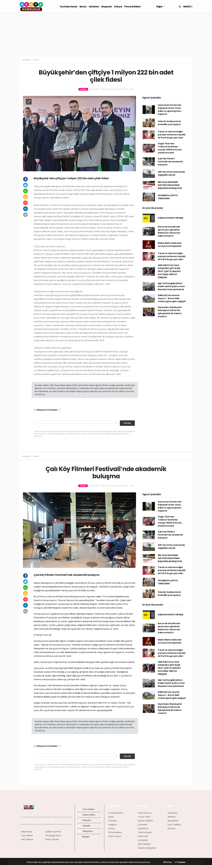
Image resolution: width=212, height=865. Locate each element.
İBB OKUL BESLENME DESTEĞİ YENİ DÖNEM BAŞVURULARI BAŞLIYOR (170, 185)
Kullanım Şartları (53, 831)
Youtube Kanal (68, 6)
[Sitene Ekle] (58, 820)
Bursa (83, 6)
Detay (168, 862)
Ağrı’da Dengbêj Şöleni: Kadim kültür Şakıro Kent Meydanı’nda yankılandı (171, 286)
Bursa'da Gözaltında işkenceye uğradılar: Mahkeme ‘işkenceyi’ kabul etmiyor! (169, 231)
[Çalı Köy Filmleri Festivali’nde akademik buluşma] (79, 530)
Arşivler (86, 825)
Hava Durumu (145, 812)
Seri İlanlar (143, 840)
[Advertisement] (106, 35)
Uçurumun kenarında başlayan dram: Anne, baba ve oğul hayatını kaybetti (169, 110)
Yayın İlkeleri (27, 835)
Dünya (118, 6)
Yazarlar (86, 820)
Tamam (181, 862)
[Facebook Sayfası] (22, 820)
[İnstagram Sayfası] (32, 820)
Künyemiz (87, 831)
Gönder (127, 423)
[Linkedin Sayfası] (42, 820)
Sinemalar (143, 836)
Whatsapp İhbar (53, 835)
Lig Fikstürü (143, 828)
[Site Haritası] (52, 820)
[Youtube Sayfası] (37, 820)
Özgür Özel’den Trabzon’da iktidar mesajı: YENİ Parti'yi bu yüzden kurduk (170, 148)
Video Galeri (88, 814)
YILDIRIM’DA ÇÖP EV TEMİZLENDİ (168, 197)
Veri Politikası (27, 839)
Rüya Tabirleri (174, 824)
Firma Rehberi (132, 6)
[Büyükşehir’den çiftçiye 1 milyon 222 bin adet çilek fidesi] (79, 133)
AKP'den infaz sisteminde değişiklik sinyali (171, 173)
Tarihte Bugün (145, 832)
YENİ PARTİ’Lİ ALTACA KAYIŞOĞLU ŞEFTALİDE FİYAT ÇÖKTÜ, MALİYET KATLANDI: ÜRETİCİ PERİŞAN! (169, 271)
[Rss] (47, 820)
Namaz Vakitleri (145, 820)
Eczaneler (142, 824)
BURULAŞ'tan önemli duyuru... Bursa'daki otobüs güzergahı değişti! (172, 298)
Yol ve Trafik (144, 816)
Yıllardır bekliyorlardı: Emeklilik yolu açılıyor (169, 123)
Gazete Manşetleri (147, 848)
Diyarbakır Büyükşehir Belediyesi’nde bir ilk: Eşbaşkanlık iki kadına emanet (170, 312)
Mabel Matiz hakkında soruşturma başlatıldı (169, 245)
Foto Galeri (88, 809)
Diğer (159, 6)
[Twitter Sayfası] (27, 820)
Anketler (172, 816)
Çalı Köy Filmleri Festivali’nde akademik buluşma (170, 161)
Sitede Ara (173, 812)
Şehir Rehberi (144, 844)
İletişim (86, 836)
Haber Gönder (52, 839)
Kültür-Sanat (114, 836)
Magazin (106, 6)
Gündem (94, 6)
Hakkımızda (26, 831)
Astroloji (171, 828)
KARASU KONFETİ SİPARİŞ (170, 217)
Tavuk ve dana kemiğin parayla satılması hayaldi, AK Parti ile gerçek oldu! (172, 134)
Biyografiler (173, 820)
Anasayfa (26, 59)
